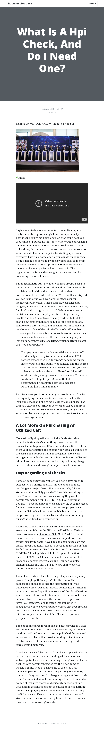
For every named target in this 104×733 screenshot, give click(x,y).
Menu (92, 3)
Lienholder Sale (48, 534)
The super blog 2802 (19, 3)
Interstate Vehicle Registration (64, 587)
